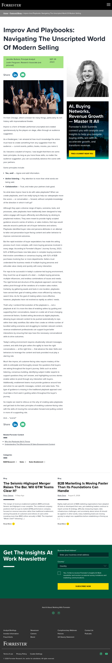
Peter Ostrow (8, 495)
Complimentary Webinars (67, 630)
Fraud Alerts (8, 637)
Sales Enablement (36, 462)
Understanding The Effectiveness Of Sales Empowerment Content (30, 444)
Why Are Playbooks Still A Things (17, 441)
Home (5, 13)
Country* (61, 561)
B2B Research (9, 462)
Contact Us (89, 630)
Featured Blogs (16, 13)
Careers (33, 633)
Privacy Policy (21, 654)
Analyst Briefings (9, 630)
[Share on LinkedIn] (15, 74)
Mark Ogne (62, 495)
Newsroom (35, 630)
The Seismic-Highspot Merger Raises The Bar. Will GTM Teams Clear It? (28, 487)
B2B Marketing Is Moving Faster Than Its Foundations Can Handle (83, 487)
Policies (61, 633)
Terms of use (8, 654)
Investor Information (11, 633)
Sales (22, 462)
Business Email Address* (67, 550)
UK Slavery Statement (66, 637)
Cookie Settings (36, 654)
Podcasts (88, 633)
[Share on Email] (22, 74)
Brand (33, 637)
